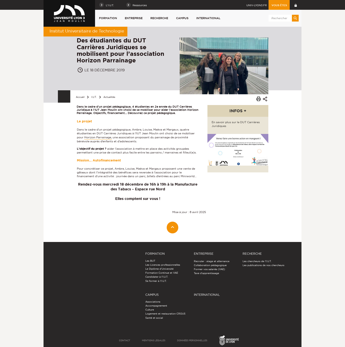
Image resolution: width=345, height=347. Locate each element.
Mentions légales (153, 340)
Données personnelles (192, 340)
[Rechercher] (295, 18)
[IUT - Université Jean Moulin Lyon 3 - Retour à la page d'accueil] (69, 13)
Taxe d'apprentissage (206, 273)
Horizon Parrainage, (98, 137)
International (208, 18)
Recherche (159, 18)
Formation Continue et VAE (161, 272)
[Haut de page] (172, 227)
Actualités (109, 97)
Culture (149, 309)
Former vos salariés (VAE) (209, 269)
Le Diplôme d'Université (159, 268)
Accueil (80, 97)
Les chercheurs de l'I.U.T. (257, 261)
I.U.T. (94, 97)
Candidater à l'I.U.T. (156, 276)
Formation (108, 18)
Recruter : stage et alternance (211, 261)
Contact (124, 340)
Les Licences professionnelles (162, 264)
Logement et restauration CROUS (165, 313)
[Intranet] (295, 5)
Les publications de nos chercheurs (263, 265)
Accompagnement (156, 305)
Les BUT (150, 261)
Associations (152, 301)
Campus (182, 18)
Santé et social (154, 318)
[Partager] (265, 99)
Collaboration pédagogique (210, 265)
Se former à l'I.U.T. (156, 281)
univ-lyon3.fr (256, 5)
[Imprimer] (258, 99)
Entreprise (134, 18)
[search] (283, 18)
